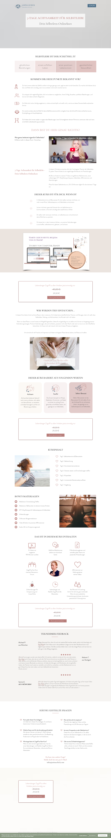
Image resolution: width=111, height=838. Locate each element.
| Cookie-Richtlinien (52, 832)
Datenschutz (43, 832)
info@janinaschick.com (55, 762)
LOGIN (92, 5)
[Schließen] (109, 835)
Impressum (33, 832)
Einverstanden (102, 835)
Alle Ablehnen (92, 835)
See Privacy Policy (29, 836)
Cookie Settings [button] (83, 835)
